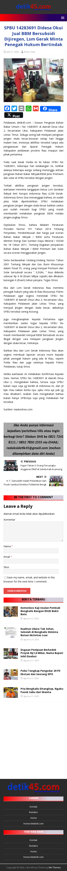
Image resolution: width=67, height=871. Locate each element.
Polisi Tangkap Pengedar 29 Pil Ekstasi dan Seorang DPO (40, 672)
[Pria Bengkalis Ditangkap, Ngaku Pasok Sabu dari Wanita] (11, 695)
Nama (7, 546)
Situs (6, 567)
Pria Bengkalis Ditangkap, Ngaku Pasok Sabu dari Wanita (42, 690)
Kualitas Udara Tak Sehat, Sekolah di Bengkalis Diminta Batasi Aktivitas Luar (39, 632)
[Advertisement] (33, 738)
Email (7, 556)
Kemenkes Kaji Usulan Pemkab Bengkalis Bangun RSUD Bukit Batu (40, 611)
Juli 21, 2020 (13, 51)
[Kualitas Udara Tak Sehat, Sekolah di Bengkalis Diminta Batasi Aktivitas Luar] (11, 636)
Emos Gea (29, 51)
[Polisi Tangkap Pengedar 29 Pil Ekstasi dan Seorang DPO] (11, 678)
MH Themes (55, 867)
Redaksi (33, 812)
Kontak (33, 806)
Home (33, 817)
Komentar (9, 519)
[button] (62, 17)
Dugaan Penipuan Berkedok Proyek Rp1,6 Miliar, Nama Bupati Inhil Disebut (42, 653)
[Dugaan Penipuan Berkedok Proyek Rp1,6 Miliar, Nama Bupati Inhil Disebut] (11, 657)
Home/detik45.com (33, 823)
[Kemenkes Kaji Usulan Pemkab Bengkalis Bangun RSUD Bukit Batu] (11, 615)
